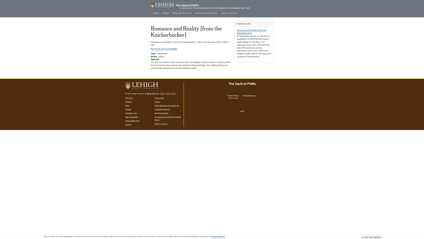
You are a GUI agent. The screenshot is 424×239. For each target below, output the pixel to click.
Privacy (162, 94)
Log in (242, 111)
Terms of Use (170, 94)
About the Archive (229, 13)
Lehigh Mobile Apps (132, 121)
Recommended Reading (206, 13)
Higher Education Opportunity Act (167, 106)
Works (156, 13)
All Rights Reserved (152, 94)
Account (128, 125)
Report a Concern (161, 124)
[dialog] (212, 237)
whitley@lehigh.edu (249, 95)
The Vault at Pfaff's (163, 5)
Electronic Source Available (164, 48)
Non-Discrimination (161, 113)
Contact (128, 109)
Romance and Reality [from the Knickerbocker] (252, 32)
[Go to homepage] (153, 85)
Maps (127, 106)
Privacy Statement (218, 236)
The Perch (129, 98)
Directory (128, 102)
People (166, 13)
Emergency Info (131, 113)
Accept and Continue (371, 237)
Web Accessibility (131, 117)
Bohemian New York (182, 13)
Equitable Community (162, 109)
